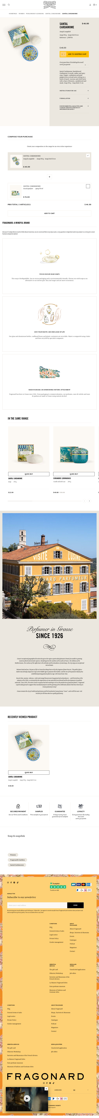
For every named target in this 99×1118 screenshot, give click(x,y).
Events (72, 936)
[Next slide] (89, 501)
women (13, 855)
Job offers (73, 973)
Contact (72, 951)
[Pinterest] (50, 1083)
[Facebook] (46, 1083)
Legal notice (54, 935)
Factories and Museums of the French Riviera (22, 1055)
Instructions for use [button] (68, 91)
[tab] (74, 91)
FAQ (51, 927)
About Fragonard (75, 929)
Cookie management (56, 942)
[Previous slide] (84, 501)
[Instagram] (44, 1083)
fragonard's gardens (17, 860)
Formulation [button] (65, 98)
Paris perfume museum (57, 986)
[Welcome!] (50, 4)
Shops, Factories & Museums (79, 932)
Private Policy (54, 938)
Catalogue (73, 940)
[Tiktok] (53, 1083)
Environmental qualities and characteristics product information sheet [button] (71, 107)
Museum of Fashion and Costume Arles (20, 1067)
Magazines (73, 947)
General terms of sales (57, 931)
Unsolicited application (77, 969)
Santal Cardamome (32, 186)
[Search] (9, 5)
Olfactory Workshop (56, 973)
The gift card (54, 969)
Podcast (72, 944)
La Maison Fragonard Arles (58, 983)
